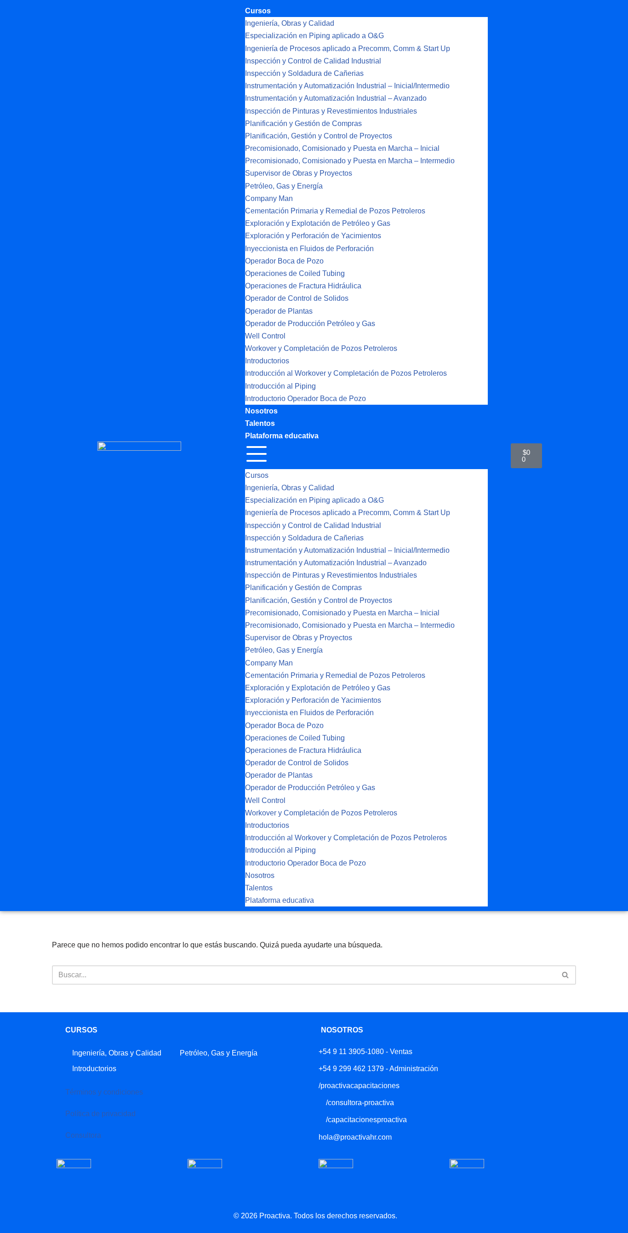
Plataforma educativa (282, 436)
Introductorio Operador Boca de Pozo (305, 398)
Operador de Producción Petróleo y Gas (310, 323)
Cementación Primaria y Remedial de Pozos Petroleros (335, 211)
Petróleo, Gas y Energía (284, 186)
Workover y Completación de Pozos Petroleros (321, 348)
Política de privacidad (100, 1114)
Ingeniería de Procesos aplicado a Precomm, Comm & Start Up (347, 48)
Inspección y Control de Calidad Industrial (313, 61)
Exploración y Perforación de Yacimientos (313, 236)
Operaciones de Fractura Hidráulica (303, 286)
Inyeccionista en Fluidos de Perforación (309, 248)
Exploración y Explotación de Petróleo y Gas (317, 223)
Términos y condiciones (104, 1092)
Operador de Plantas (279, 311)
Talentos (260, 423)
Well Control (265, 336)
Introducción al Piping (280, 386)
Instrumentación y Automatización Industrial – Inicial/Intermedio (347, 86)
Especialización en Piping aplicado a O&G (314, 36)
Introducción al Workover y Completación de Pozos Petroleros (346, 373)
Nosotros (261, 411)
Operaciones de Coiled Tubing (295, 273)
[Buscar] (565, 975)
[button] (366, 455)
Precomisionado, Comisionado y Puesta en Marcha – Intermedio (350, 161)
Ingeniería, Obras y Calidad (289, 23)
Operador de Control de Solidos (296, 298)
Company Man (269, 198)
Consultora (83, 1135)
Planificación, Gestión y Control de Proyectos (318, 136)
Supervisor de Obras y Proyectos (298, 173)
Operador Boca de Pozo (284, 261)
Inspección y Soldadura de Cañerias (304, 73)
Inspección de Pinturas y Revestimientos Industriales (331, 111)
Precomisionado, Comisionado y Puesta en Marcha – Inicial (342, 148)
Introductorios (267, 361)
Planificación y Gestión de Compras (303, 123)
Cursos (258, 11)
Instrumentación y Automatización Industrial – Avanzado (336, 98)
